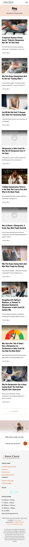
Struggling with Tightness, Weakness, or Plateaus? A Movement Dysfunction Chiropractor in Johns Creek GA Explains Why (13, 305)
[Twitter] (17, 492)
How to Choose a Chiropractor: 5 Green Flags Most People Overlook (14, 226)
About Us (5, 469)
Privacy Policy (10, 524)
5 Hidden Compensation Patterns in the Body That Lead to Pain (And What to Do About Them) (14, 189)
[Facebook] (11, 492)
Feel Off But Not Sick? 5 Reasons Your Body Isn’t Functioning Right (14, 113)
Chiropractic (5, 283)
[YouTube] (14, 492)
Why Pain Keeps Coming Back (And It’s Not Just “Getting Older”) (14, 77)
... (24, 49)
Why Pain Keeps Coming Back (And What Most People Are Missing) (14, 264)
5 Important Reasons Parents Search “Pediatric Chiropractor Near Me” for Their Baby (13, 40)
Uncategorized (22, 20)
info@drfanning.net (19, 522)
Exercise (11, 283)
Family (15, 283)
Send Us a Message (8, 481)
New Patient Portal (8, 475)
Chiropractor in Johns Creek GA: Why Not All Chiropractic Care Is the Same (13, 151)
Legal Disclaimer (18, 524)
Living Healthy (12, 284)
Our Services (6, 472)
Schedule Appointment (9, 466)
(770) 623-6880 (7, 483)
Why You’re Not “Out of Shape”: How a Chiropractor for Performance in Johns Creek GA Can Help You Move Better (13, 347)
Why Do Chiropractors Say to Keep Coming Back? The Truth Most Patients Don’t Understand (14, 387)
